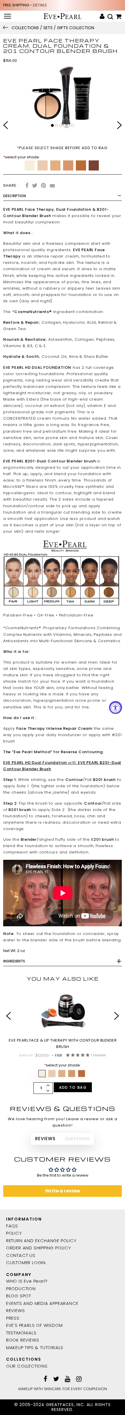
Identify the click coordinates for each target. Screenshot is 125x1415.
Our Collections (27, 1366)
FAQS (12, 1226)
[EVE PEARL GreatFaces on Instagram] (79, 1379)
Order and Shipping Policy (38, 1248)
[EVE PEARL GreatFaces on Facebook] (45, 1379)
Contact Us (20, 1255)
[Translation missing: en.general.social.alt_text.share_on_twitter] (35, 186)
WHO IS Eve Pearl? (27, 1281)
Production (21, 1289)
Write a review (62, 1191)
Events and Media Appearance (42, 1303)
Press (12, 1318)
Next (119, 125)
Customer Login (26, 1263)
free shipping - (25, 5)
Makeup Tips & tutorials (34, 1347)
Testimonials (21, 1333)
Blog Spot (18, 1296)
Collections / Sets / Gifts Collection (53, 28)
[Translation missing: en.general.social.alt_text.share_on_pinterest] (43, 186)
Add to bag (73, 1087)
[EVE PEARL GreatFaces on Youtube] (68, 1379)
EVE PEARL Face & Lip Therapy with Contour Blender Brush (63, 1043)
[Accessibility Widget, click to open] (115, 707)
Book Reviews (22, 1340)
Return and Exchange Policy (41, 1241)
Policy (14, 1233)
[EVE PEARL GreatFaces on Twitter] (56, 1379)
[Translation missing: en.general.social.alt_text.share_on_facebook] (26, 186)
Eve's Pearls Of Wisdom (34, 1325)
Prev (5, 125)
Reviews (15, 1310)
